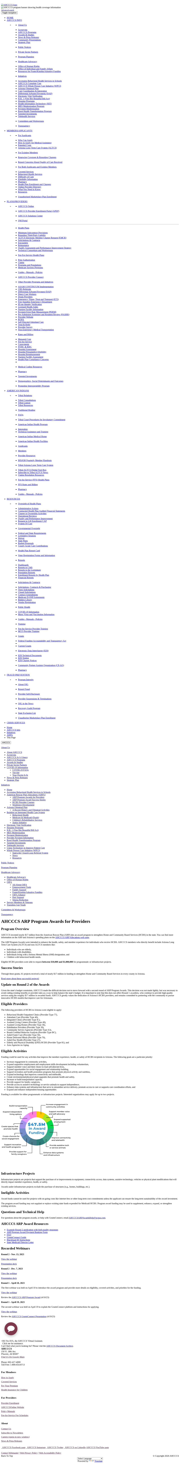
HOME (10, 17)
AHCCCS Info (13, 730)
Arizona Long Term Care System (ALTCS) (37, 148)
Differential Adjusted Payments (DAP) (35, 93)
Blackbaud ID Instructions (18, 1240)
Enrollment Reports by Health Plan (33, 575)
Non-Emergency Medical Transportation (36, 329)
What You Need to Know (29, 189)
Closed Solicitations (27, 592)
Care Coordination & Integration (32, 91)
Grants (21, 636)
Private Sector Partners (28, 52)
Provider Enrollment (10, 1403)
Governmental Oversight (29, 528)
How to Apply (7, 1377)
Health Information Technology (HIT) (35, 103)
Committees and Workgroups (31, 121)
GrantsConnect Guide (16, 1237)
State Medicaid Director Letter (20, 1242)
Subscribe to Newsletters (12, 1433)
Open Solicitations (26, 589)
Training (21, 624)
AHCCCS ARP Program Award (26, 1297)
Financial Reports (26, 577)
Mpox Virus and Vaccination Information (36, 614)
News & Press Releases (28, 37)
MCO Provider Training (28, 631)
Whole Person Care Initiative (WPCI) (23, 850)
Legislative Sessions (27, 536)
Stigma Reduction (20, 900)
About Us (22, 25)
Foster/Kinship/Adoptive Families (27, 892)
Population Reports (26, 572)
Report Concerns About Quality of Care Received (40, 162)
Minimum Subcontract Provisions (33, 232)
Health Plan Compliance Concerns (33, 359)
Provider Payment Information (20, 838)
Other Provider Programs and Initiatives (35, 282)
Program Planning (26, 57)
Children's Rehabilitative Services (27, 820)
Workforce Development (23, 805)
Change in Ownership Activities (32, 513)
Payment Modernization (28, 109)
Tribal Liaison (24, 403)
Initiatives (22, 76)
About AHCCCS (14, 752)
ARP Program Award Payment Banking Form (27, 1232)
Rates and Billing (25, 334)
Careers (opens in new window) (15, 1437)
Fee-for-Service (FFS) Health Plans (33, 480)
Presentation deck (9, 1264)
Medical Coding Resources (30, 367)
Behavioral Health (20, 815)
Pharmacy (22, 182)
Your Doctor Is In (20, 775)
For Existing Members (28, 152)
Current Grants (24, 646)
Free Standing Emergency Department (35, 302)
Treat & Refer (24, 324)
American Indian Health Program (33, 424)
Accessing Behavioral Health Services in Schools (40, 81)
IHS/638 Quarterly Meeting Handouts (35, 460)
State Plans (23, 541)
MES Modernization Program (31, 106)
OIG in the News (25, 703)
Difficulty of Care (26, 177)
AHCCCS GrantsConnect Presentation (29, 1316)
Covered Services (26, 171)
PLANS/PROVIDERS (17, 201)
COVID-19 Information (28, 612)
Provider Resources (26, 455)
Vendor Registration (27, 602)
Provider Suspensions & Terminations (34, 699)
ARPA (10, 735)
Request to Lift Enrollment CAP (32, 521)
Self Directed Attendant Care (31, 322)
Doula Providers (25, 297)
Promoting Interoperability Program (34, 386)
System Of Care (25, 523)
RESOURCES (13, 499)
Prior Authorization (26, 260)
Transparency (24, 126)
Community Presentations (29, 40)
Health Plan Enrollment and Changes (34, 184)
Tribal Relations (25, 395)
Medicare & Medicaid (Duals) (25, 817)
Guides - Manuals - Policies (30, 272)
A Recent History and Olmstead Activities (31, 810)
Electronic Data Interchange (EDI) (33, 650)
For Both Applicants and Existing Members (37, 167)
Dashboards (23, 565)
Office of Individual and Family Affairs (35, 69)
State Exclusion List (27, 713)
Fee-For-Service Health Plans (31, 255)
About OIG (23, 684)
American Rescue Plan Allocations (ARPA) (26, 795)
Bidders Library (25, 600)
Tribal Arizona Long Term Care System (35, 465)
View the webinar (9, 1259)
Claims (21, 262)
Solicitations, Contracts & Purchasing (34, 587)
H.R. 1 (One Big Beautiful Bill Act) (34, 98)
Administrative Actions (28, 508)
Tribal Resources (25, 405)
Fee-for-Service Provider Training (33, 629)
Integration (23, 429)
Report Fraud (24, 689)
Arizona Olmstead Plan (28, 88)
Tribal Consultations (27, 400)
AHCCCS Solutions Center (30, 216)
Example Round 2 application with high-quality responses (32, 1230)
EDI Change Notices (27, 660)
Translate (98, 1461)
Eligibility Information (28, 179)
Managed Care (24, 339)
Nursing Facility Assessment (30, 357)
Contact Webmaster (9, 1453)
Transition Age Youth (16, 905)
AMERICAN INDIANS (18, 390)
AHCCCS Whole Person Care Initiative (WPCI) (39, 86)
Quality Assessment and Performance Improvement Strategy (44, 248)
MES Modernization (16, 832)
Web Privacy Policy (29, 1453)
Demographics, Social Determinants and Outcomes (40, 381)
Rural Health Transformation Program (35, 111)
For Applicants (24, 135)
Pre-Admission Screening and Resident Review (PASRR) (43, 314)
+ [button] (1, 1341)
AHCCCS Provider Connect (30, 277)
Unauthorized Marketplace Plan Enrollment (37, 197)
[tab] (93, 767)
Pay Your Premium (9, 1386)
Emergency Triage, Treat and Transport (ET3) (38, 299)
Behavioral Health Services (30, 174)
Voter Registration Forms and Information (36, 555)
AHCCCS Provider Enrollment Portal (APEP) (38, 211)
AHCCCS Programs (27, 32)
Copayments (23, 344)
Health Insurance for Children (14, 1390)
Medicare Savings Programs (30, 267)
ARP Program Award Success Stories (29, 800)
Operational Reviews (27, 516)
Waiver (21, 538)
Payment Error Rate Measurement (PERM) (37, 312)
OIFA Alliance (18, 895)
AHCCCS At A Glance (17, 757)
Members (22, 451)
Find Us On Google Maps (12, 1357)
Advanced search (7, 10)
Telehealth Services (26, 116)
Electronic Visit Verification (30, 96)
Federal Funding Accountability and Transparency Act (42, 641)
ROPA (21, 319)
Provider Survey (25, 327)
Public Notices (24, 47)
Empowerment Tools (21, 887)
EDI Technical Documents (30, 655)
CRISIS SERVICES (16, 722)
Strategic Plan (24, 42)
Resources (22, 192)
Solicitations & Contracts (29, 240)
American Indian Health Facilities (33, 441)
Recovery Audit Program (29, 708)
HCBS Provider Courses (23, 802)
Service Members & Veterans (20, 902)
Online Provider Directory (29, 187)
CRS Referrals (24, 289)
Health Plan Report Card (29, 550)
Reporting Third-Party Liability (32, 235)
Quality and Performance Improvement (35, 518)
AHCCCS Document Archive (59, 1346)
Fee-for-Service (25, 342)
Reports (21, 560)
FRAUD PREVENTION (18, 675)
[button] (11, 1330)
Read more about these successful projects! (20, 978)
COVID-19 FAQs (20, 770)
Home (9, 727)
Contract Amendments (28, 595)
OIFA (9, 882)
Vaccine (15, 772)
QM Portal (22, 220)
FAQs (20, 415)
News (15, 855)
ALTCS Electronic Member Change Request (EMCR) (42, 238)
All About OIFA (19, 884)
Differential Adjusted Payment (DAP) (34, 292)
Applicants (23, 446)
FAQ (9, 1235)
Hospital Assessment (27, 349)
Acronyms (22, 30)
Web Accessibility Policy (50, 1453)
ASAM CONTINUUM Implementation (36, 286)
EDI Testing (23, 658)
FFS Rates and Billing (28, 484)
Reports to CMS (25, 567)
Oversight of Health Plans (29, 503)
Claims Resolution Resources (31, 475)
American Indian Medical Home (32, 436)
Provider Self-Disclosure (29, 694)
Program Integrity (26, 679)
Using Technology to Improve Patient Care (26, 848)
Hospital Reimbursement (29, 354)
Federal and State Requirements (32, 533)
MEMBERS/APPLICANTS (19, 130)
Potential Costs (24, 145)
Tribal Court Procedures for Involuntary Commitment (41, 419)
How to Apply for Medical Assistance (34, 143)
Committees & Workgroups (13, 910)
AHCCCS (6, 743)
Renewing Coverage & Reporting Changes (37, 157)
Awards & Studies (26, 35)
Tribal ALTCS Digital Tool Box (32, 470)
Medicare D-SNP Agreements (31, 597)
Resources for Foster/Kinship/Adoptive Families (39, 71)
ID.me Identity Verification (30, 304)
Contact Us (6, 1429)
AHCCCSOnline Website (12, 1407)
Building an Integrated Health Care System (26, 812)
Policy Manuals (8, 1411)
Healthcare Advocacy (27, 61)
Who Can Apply (25, 140)
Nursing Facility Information (30, 309)
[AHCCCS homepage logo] (9, 5)
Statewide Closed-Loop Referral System (30, 853)
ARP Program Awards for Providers (28, 797)
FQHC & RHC (25, 347)
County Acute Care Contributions (33, 546)
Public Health (24, 607)
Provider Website (25, 317)
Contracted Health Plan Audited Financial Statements (41, 511)
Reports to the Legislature (29, 570)
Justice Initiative (19, 822)
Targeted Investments (27, 114)
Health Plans (23, 228)
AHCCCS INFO (14, 20)
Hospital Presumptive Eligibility (32, 352)
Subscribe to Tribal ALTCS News (33, 472)
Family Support (19, 890)
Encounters (23, 243)
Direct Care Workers (27, 294)
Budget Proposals (26, 543)
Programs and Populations (29, 265)
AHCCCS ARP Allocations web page (72, 937)
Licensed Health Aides (28, 307)
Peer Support (18, 897)
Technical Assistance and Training (33, 432)
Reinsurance (23, 245)
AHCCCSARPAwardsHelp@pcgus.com (87, 1218)
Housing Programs (26, 101)
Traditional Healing (26, 410)
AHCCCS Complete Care (29, 83)
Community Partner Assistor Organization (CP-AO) (41, 665)
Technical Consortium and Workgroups (35, 250)
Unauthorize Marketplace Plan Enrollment (36, 718)
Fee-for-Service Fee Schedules (14, 1415)
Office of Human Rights (29, 66)
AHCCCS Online (26, 206)
